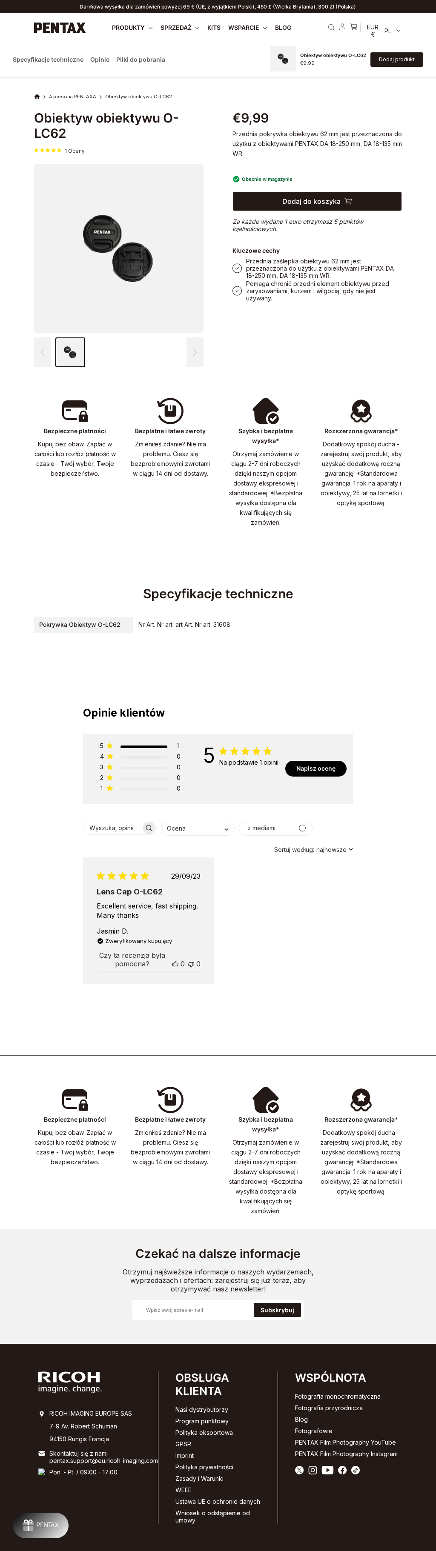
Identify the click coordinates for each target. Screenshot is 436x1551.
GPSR (183, 1444)
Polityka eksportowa (204, 1432)
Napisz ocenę (316, 768)
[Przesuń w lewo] (91, 6)
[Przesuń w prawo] (344, 6)
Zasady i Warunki (199, 1478)
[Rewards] (41, 1525)
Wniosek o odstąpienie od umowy (212, 1516)
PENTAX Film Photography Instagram (346, 1453)
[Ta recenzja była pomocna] (175, 964)
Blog (301, 1419)
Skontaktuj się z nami (78, 1453)
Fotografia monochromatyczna (338, 1396)
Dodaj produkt (397, 59)
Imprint (184, 1455)
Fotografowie (314, 1430)
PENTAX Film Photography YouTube (345, 1442)
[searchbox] (112, 827)
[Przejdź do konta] (342, 27)
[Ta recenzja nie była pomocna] (191, 964)
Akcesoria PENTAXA (72, 97)
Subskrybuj (277, 1310)
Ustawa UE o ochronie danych (217, 1501)
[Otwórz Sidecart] (353, 27)
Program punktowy (202, 1421)
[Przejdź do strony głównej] (60, 27)
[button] (195, 352)
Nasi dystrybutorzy (201, 1409)
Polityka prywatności (204, 1467)
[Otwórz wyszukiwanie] (331, 27)
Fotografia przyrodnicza (329, 1407)
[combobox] (198, 828)
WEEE (183, 1490)
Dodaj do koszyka (311, 201)
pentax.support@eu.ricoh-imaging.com (103, 1460)
